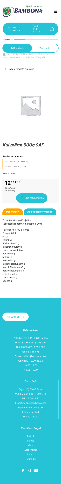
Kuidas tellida (30, 449)
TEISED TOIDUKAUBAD (22, 54)
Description (12, 211)
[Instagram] (30, 471)
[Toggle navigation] (55, 11)
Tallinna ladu (17, 48)
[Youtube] (36, 471)
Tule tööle (30, 458)
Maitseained (44, 54)
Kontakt (31, 454)
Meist (30, 445)
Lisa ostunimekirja (34, 197)
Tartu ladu (45, 48)
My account (17, 28)
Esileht (30, 436)
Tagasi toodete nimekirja (20, 69)
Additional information (40, 211)
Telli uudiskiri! (13, 316)
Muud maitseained (11, 57)
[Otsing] (8, 29)
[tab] (12, 211)
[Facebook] (23, 471)
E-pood (30, 440)
